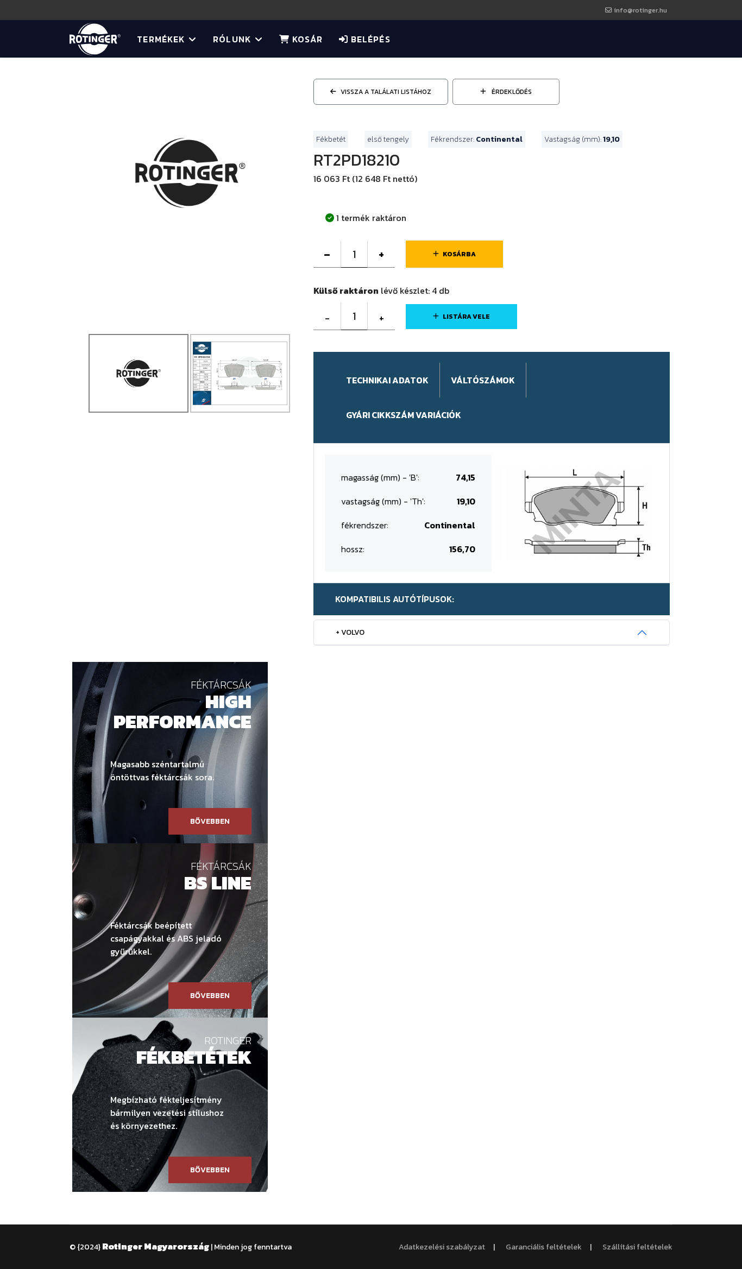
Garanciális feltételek (544, 1247)
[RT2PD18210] (190, 171)
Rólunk (232, 39)
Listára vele (466, 316)
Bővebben (210, 821)
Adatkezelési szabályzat (442, 1247)
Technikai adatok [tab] (387, 380)
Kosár (306, 39)
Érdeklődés (511, 92)
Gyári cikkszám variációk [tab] (403, 414)
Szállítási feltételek (637, 1247)
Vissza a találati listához (386, 92)
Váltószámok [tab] (483, 380)
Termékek (161, 39)
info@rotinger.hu (640, 10)
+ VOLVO (350, 632)
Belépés (369, 39)
